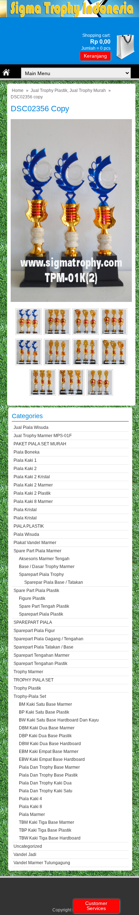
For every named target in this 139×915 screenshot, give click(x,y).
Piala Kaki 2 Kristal (32, 476)
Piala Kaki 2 (25, 468)
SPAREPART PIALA (33, 622)
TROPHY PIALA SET (33, 679)
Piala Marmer (32, 814)
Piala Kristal (25, 509)
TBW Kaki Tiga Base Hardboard (50, 838)
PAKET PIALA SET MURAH (40, 443)
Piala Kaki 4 (30, 798)
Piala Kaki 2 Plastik (32, 493)
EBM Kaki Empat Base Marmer (48, 751)
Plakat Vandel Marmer (35, 542)
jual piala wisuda (31, 427)
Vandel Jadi (25, 854)
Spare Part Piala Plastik (36, 590)
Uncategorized (28, 846)
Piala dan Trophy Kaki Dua (45, 783)
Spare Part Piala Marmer (37, 550)
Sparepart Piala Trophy (41, 574)
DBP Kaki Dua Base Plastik (45, 735)
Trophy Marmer (28, 671)
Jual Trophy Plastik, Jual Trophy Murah (68, 90)
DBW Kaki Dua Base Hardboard (50, 743)
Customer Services (96, 905)
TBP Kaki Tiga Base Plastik (45, 830)
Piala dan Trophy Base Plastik (48, 775)
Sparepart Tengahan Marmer (42, 655)
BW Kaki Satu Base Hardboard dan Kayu (59, 720)
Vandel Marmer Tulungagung (42, 862)
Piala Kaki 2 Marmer (33, 485)
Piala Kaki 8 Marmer (33, 501)
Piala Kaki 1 (25, 460)
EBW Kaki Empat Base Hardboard (52, 759)
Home (18, 90)
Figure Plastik (32, 598)
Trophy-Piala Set (30, 696)
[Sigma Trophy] (69, 15)
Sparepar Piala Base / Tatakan (53, 582)
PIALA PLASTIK (29, 526)
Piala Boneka (27, 452)
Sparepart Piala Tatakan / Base (43, 647)
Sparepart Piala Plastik (41, 614)
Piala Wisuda (26, 534)
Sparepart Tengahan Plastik (40, 663)
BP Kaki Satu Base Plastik (44, 712)
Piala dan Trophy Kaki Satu (45, 790)
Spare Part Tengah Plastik (44, 606)
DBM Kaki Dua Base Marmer (46, 727)
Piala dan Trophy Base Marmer (49, 767)
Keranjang (95, 56)
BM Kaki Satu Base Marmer (45, 704)
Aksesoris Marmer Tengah (44, 558)
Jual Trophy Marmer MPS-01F (43, 435)
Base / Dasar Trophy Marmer (46, 566)
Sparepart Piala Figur (34, 630)
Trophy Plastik (27, 688)
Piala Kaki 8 (30, 806)
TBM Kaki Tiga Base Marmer (46, 822)
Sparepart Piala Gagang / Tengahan (48, 638)
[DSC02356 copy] (71, 300)
